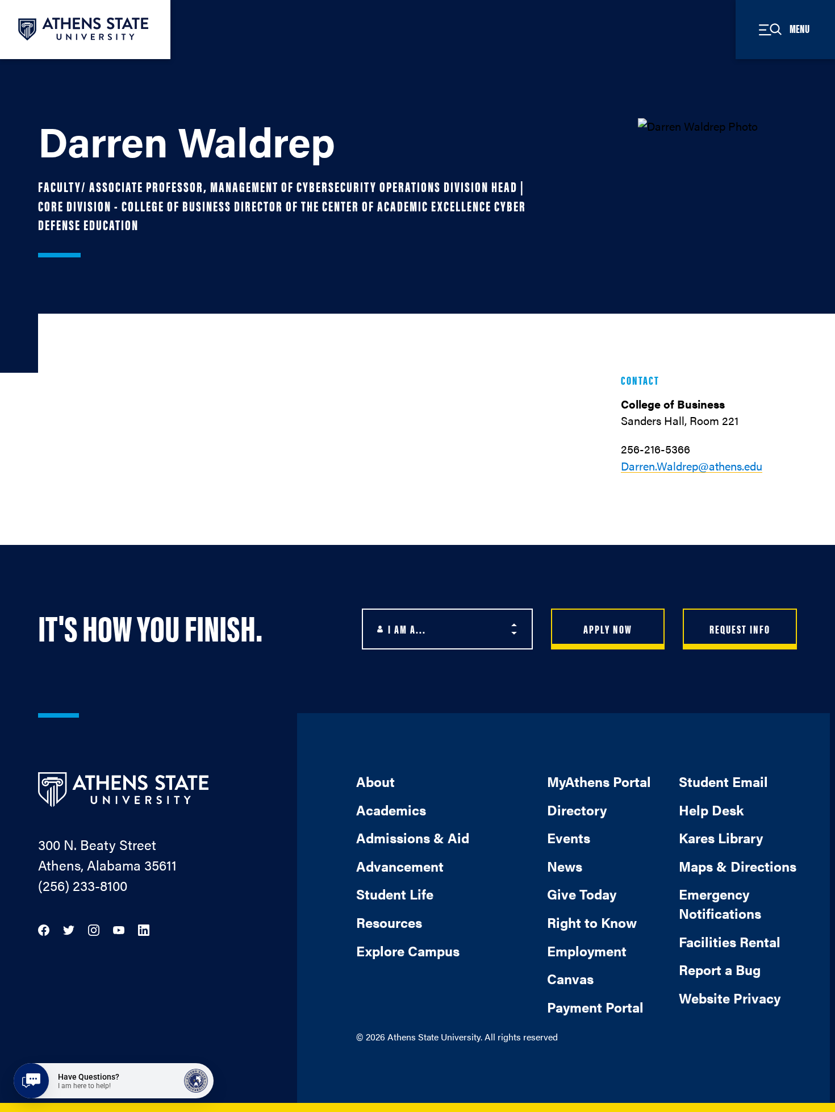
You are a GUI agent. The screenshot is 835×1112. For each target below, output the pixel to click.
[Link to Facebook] (43, 928)
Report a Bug (720, 969)
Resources (389, 922)
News (564, 866)
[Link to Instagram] (93, 928)
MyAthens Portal (599, 781)
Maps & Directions (737, 866)
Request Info (739, 628)
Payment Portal (595, 1007)
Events (568, 837)
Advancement (400, 866)
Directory (577, 809)
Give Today (581, 893)
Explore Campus (408, 950)
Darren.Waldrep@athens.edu (691, 465)
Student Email (723, 781)
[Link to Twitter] (68, 928)
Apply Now (607, 628)
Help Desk (711, 809)
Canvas (570, 978)
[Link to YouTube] (118, 928)
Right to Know (592, 922)
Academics (391, 809)
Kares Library (721, 837)
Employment (587, 950)
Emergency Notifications (720, 903)
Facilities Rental (729, 941)
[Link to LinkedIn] (143, 928)
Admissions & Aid (412, 837)
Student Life (394, 893)
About (375, 781)
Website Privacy (729, 997)
